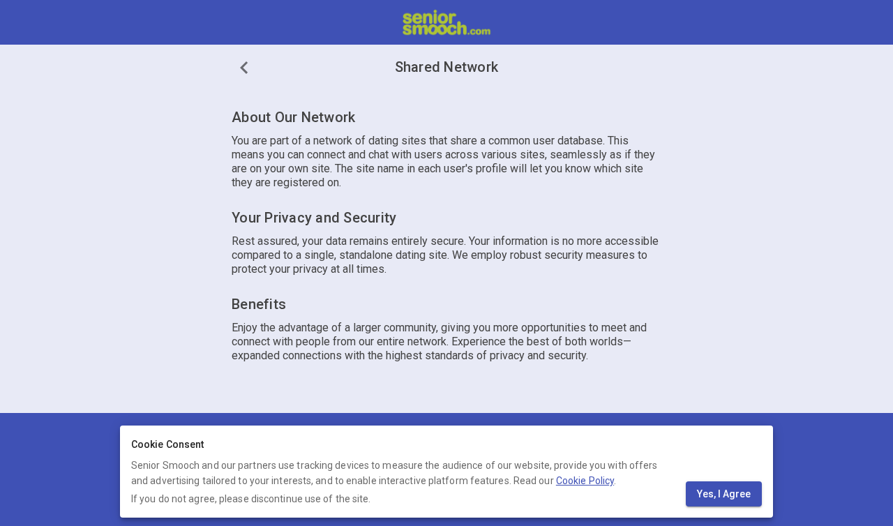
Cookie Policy (585, 480)
